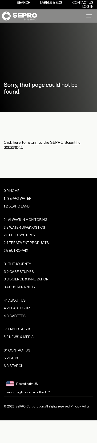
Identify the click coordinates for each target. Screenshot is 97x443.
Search (23, 2)
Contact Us (82, 2)
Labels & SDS (51, 2)
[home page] (19, 16)
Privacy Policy (80, 406)
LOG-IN (87, 6)
